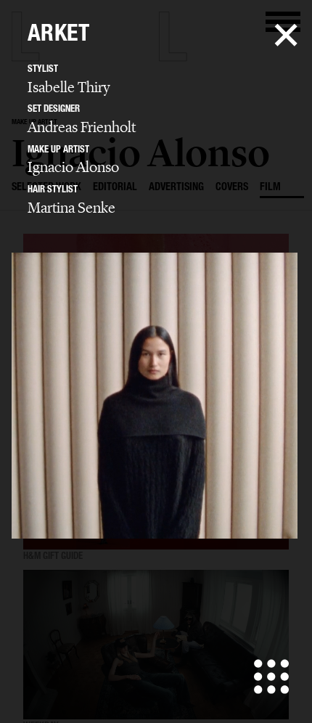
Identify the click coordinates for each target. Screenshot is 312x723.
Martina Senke (71, 207)
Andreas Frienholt (82, 127)
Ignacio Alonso (73, 167)
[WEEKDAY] (156, 645)
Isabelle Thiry (69, 87)
